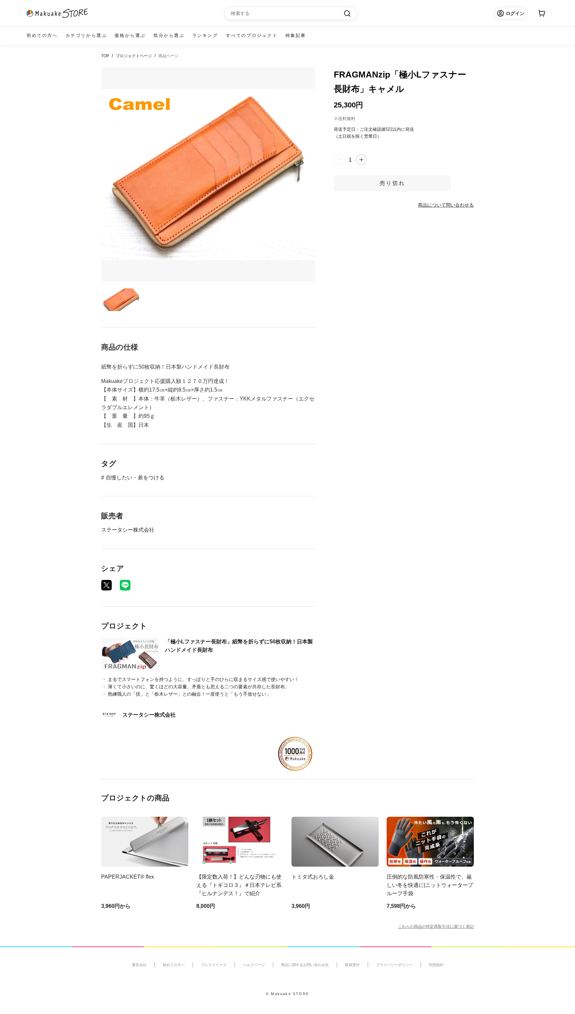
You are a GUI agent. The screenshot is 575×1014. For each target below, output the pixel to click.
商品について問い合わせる (446, 204)
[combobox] (287, 13)
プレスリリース (214, 965)
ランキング (205, 35)
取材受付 (352, 965)
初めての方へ (42, 35)
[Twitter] (106, 585)
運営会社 (139, 965)
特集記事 (296, 35)
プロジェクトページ (134, 56)
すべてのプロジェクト (252, 35)
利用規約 (436, 965)
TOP (105, 56)
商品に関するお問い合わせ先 (305, 965)
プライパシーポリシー (394, 965)
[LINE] (125, 585)
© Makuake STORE (287, 994)
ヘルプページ (254, 965)
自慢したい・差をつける (135, 477)
